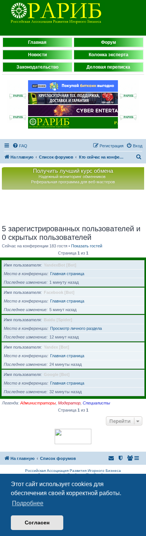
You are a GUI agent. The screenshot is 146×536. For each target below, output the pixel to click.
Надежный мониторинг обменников (72, 176)
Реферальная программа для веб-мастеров (73, 182)
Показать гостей (86, 246)
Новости (37, 54)
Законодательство (37, 67)
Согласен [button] (37, 523)
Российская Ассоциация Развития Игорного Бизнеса (73, 471)
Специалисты (96, 403)
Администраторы (38, 403)
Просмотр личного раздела (76, 328)
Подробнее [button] (27, 503)
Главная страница (67, 273)
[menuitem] (19, 145)
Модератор (69, 403)
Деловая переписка (108, 67)
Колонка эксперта (108, 54)
